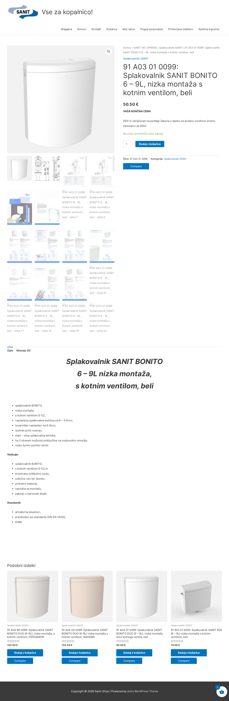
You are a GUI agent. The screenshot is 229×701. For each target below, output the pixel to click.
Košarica (111, 29)
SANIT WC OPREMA (145, 47)
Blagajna (66, 29)
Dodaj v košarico (150, 144)
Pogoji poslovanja (151, 29)
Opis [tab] (10, 350)
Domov (81, 29)
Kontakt (96, 29)
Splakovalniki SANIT (170, 47)
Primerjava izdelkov (180, 29)
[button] (108, 51)
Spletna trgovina (208, 29)
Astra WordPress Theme (142, 691)
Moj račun (129, 29)
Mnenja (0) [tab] (23, 350)
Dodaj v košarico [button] (25, 652)
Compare (136, 166)
